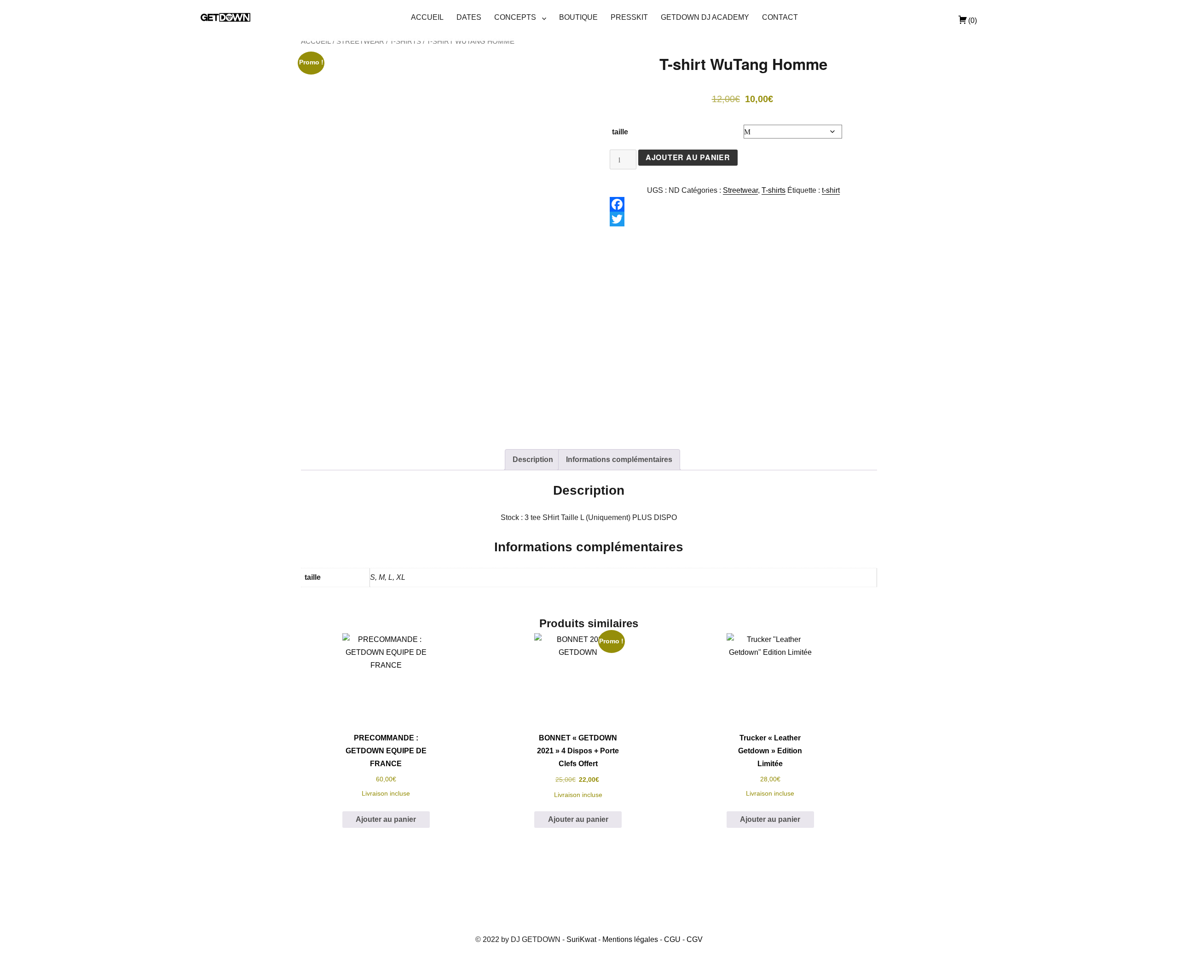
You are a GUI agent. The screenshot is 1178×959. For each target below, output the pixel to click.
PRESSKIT (629, 17)
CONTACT (780, 17)
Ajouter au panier (688, 157)
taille (620, 132)
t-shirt (831, 190)
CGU (672, 939)
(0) (972, 20)
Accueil (316, 41)
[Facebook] (744, 204)
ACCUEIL (427, 17)
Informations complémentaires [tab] (619, 459)
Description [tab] (533, 459)
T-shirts (405, 41)
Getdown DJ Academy (705, 17)
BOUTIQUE (578, 17)
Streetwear (360, 41)
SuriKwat (581, 939)
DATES (468, 17)
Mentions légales (630, 939)
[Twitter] (744, 219)
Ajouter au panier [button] (386, 819)
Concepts (515, 17)
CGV (695, 939)
